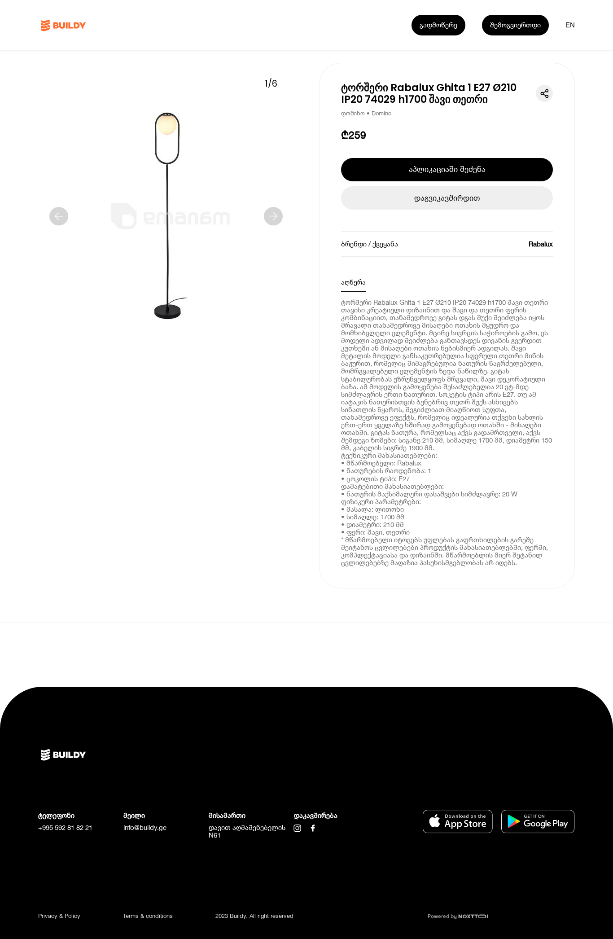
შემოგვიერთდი (515, 25)
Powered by (443, 916)
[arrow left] (58, 216)
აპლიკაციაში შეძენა (447, 169)
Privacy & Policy (59, 915)
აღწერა (353, 282)
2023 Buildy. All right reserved (254, 915)
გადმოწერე (438, 25)
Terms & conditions (148, 915)
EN (570, 25)
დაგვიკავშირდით (447, 197)
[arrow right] (273, 216)
